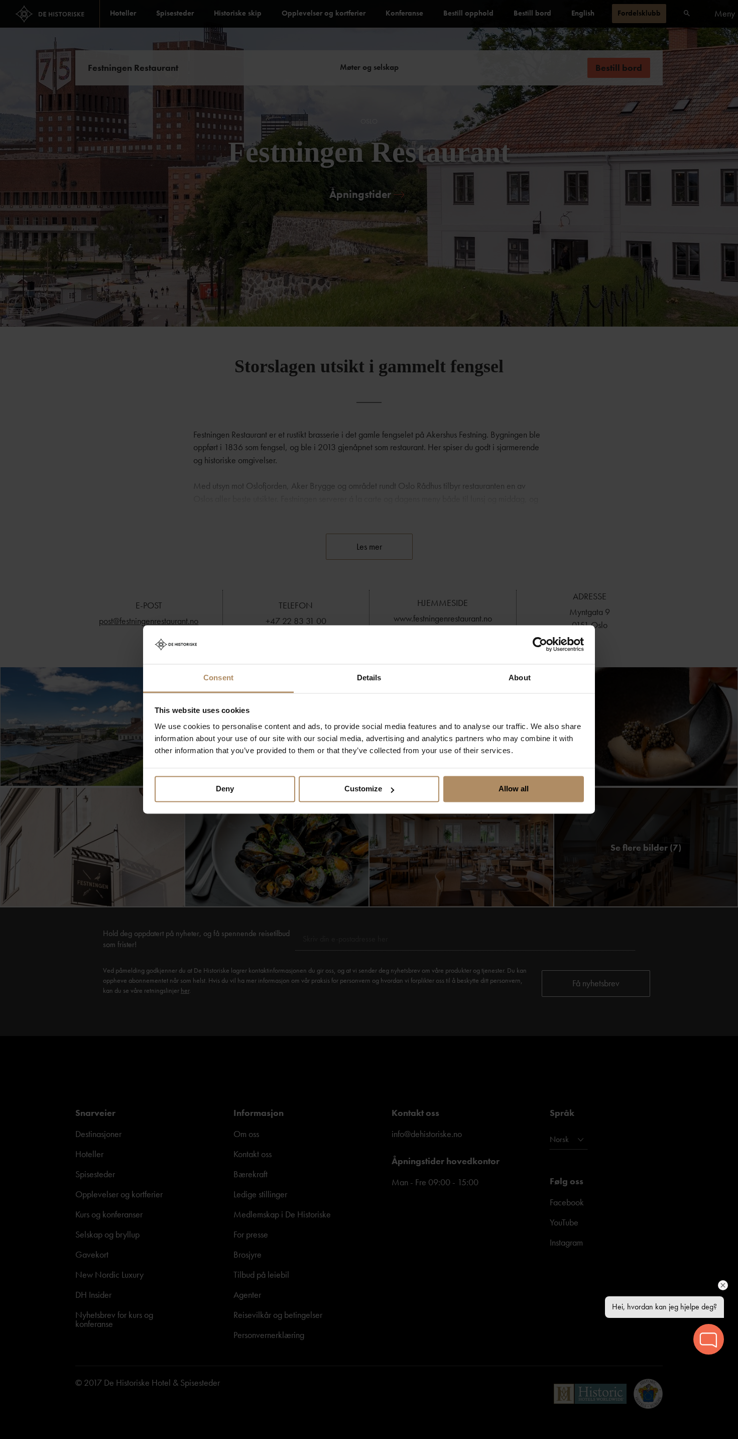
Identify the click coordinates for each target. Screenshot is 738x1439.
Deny (225, 789)
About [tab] (520, 677)
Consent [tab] (218, 677)
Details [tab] (369, 677)
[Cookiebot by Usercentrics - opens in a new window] (540, 644)
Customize (363, 789)
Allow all (514, 789)
